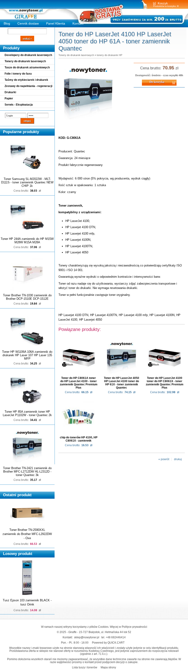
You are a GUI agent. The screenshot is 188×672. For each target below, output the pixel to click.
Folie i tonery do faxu (18, 73)
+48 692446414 (116, 637)
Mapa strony (108, 667)
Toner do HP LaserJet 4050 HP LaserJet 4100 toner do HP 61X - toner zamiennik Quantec (121, 382)
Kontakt (77, 23)
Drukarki (10, 92)
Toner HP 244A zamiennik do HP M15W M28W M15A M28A (27, 240)
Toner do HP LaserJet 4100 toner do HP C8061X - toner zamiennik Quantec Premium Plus (164, 382)
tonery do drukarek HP (109, 55)
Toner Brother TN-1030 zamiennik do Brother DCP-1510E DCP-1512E (27, 297)
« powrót (163, 459)
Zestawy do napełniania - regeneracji (28, 86)
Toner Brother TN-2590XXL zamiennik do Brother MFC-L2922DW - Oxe (27, 534)
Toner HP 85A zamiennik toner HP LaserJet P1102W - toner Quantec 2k (27, 413)
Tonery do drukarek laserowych (25, 61)
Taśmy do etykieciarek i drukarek (26, 79)
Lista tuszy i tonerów (84, 667)
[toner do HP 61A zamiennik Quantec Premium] (88, 121)
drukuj (178, 459)
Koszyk (163, 3)
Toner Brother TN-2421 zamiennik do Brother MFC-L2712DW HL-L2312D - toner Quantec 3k (27, 471)
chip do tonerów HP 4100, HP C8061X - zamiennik (78, 439)
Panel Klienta (55, 23)
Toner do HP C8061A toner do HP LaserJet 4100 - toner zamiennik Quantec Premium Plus (78, 382)
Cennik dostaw (28, 23)
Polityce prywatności (134, 626)
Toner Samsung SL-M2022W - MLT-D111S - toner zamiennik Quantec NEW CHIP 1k (27, 182)
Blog (7, 23)
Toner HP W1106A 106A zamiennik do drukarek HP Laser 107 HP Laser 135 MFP (27, 355)
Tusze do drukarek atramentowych (27, 67)
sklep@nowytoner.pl (86, 637)
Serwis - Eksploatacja (19, 104)
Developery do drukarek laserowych (28, 55)
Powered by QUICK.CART (108, 642)
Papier (9, 98)
